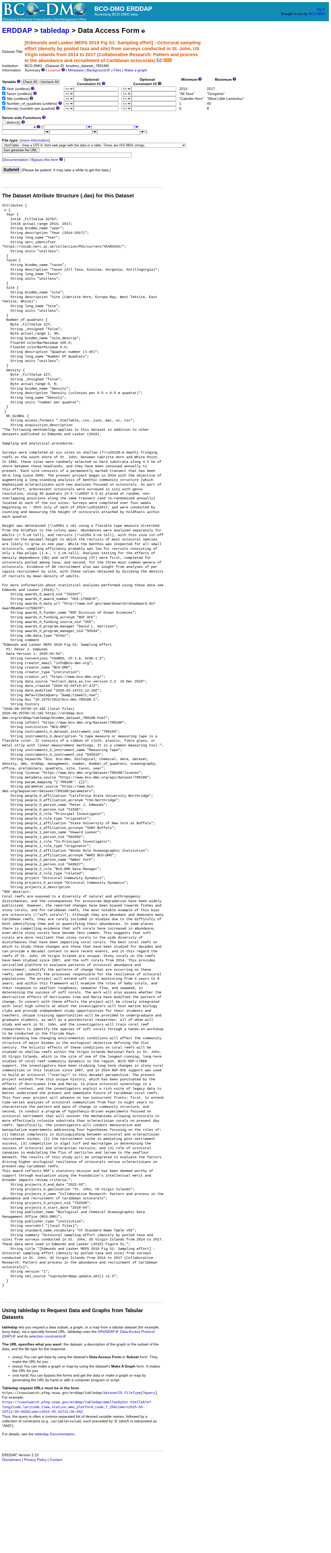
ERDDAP (17, 30)
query (150, 1393)
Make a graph (135, 70)
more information (35, 140)
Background (96, 70)
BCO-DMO (317, 14)
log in (321, 9)
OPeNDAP (106, 1332)
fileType (132, 1393)
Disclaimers (11, 1460)
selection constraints (45, 1336)
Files (117, 70)
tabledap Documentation (55, 1434)
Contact (56, 1460)
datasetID (112, 1393)
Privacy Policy (35, 1460)
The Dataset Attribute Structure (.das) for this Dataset (68, 195)
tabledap (55, 30)
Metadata (76, 70)
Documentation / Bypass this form (30, 160)
